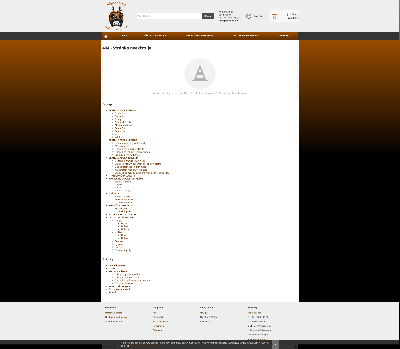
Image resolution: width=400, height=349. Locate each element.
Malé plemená (122, 145)
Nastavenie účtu (161, 321)
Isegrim (118, 184)
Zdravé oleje (121, 208)
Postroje (119, 241)
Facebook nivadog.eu (258, 334)
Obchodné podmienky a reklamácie (132, 280)
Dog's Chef (120, 113)
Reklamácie (158, 326)
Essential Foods (123, 122)
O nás (112, 268)
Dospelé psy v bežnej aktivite (129, 148)
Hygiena (119, 244)
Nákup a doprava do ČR (127, 277)
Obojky (118, 220)
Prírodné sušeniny (124, 199)
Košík (155, 312)
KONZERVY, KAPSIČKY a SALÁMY (126, 178)
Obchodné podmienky (116, 317)
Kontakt (113, 292)
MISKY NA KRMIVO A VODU (123, 214)
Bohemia (119, 116)
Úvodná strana (117, 265)
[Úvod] (116, 16)
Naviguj (204, 312)
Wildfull (118, 137)
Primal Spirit (121, 128)
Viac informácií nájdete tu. (143, 345)
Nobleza (125, 229)
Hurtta (124, 223)
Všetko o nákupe (118, 271)
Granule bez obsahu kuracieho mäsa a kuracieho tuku (142, 172)
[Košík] (284, 16)
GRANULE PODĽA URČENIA (123, 140)
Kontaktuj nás (254, 312)
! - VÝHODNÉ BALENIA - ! (122, 175)
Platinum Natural (123, 125)
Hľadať (208, 16)
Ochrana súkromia (124, 283)
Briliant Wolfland (123, 181)
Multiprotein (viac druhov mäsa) (131, 169)
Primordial (120, 131)
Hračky (118, 247)
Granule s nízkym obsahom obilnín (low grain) (138, 163)
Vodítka (118, 232)
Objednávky (158, 317)
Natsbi (118, 187)
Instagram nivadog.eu (258, 339)
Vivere (118, 134)
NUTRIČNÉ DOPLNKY (120, 205)
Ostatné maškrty (123, 202)
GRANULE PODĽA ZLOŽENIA (123, 157)
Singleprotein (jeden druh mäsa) (131, 166)
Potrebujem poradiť (120, 289)
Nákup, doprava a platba (127, 274)
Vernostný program (120, 286)
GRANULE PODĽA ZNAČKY (122, 110)
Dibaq (118, 119)
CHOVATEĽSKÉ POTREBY (122, 217)
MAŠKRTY (114, 193)
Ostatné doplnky (123, 211)
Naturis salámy (122, 190)
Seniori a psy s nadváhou (127, 154)
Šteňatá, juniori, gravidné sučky (130, 142)
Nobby (124, 226)
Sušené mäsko (122, 196)
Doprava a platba (113, 312)
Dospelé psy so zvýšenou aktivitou (132, 151)
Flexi (123, 235)
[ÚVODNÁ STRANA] (106, 36)
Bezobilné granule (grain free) (130, 160)
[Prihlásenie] (254, 16)
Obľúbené (157, 330)
